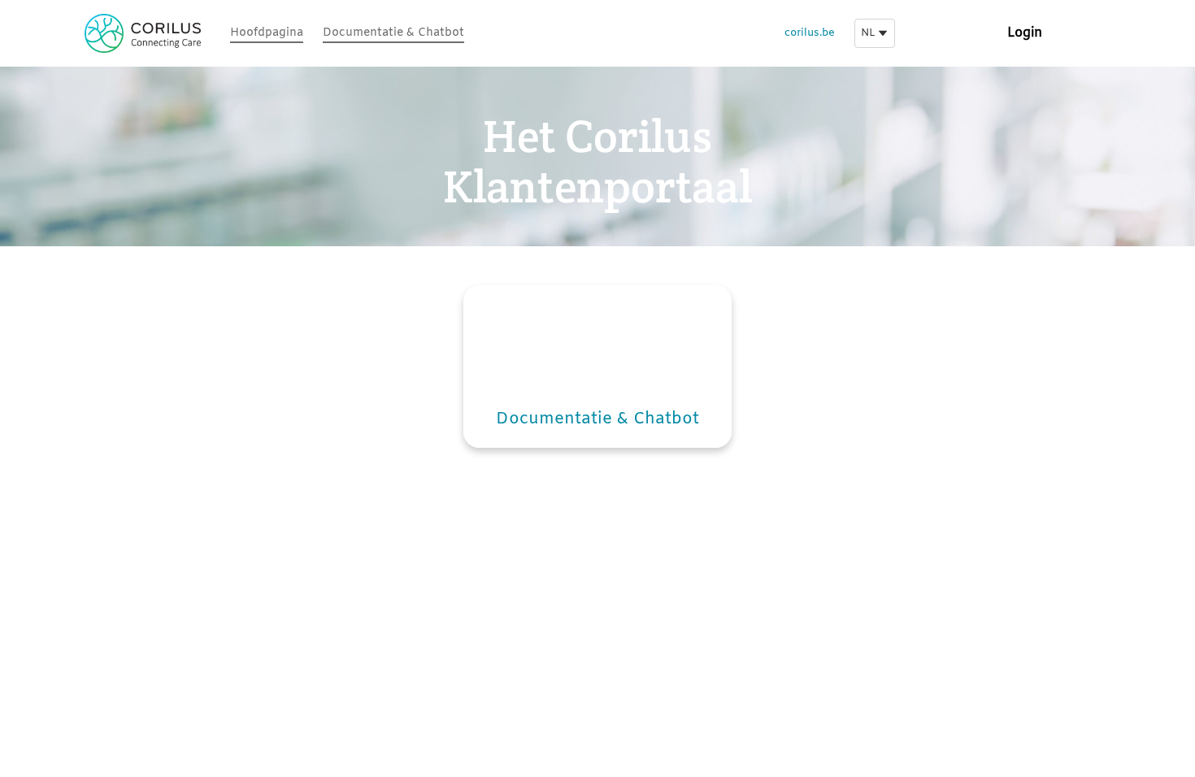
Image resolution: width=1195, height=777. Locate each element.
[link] (266, 33)
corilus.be (809, 33)
